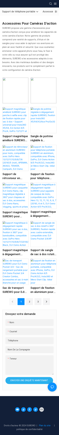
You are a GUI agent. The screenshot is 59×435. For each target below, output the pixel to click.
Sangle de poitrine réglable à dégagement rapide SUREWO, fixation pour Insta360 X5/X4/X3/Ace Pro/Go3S (42, 138)
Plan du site (45, 425)
